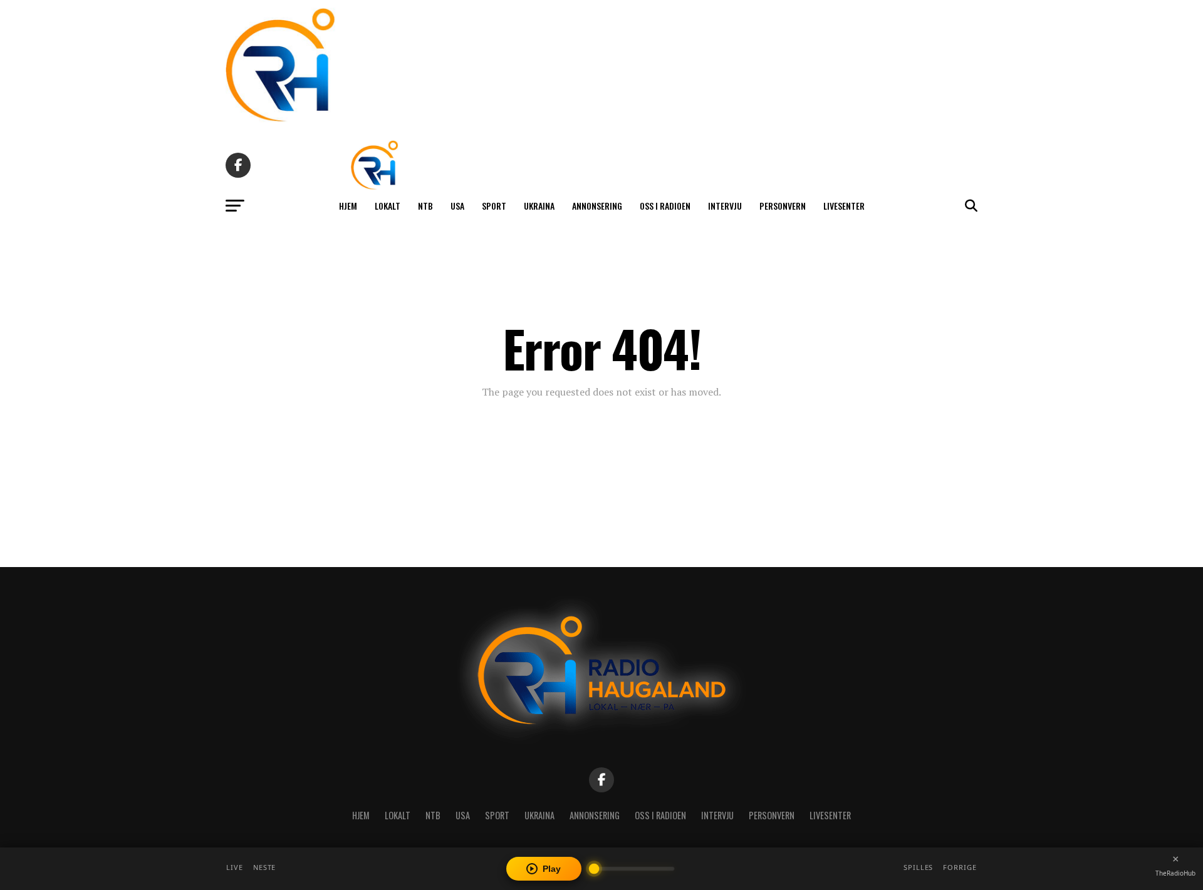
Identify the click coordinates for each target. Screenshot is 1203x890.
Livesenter (844, 205)
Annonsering (597, 205)
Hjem (348, 205)
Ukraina (539, 205)
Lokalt (387, 205)
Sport (494, 205)
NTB (425, 205)
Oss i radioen (665, 205)
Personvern (782, 205)
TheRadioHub (1175, 873)
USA (457, 205)
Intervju (725, 205)
